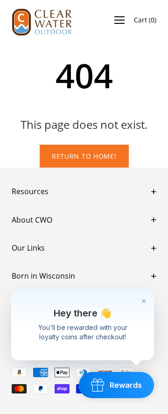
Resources (30, 191)
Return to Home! (84, 156)
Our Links (28, 248)
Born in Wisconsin (43, 276)
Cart (145, 19)
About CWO (32, 220)
